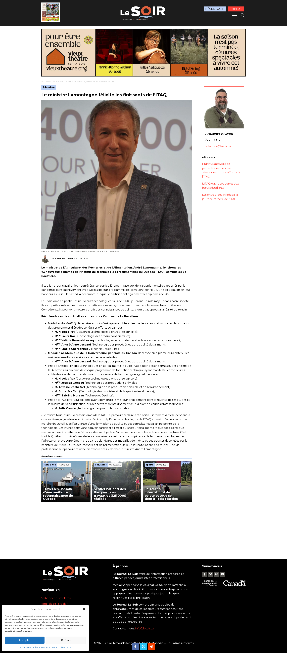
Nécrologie (214, 8)
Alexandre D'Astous (64, 258)
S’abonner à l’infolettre (56, 598)
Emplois (236, 8)
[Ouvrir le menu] (234, 15)
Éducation (58, 81)
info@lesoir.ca (144, 628)
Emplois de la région (54, 603)
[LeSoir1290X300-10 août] (143, 53)
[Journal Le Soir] (143, 13)
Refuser (66, 640)
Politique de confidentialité (32, 647)
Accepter (25, 640)
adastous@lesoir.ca (218, 146)
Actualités (46, 81)
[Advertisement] (116, 527)
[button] (84, 609)
